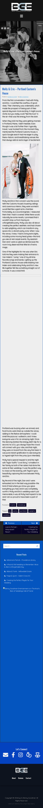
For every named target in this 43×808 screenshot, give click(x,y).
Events (12, 505)
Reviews (20, 778)
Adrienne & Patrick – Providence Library (21, 560)
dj (10, 511)
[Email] (5, 755)
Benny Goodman (24, 96)
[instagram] (20, 755)
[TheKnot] (28, 755)
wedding (6, 515)
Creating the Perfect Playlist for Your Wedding (18, 581)
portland (23, 511)
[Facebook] (13, 755)
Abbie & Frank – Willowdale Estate (19, 571)
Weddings (21, 505)
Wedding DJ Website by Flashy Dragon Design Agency (21, 803)
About (14, 778)
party (15, 511)
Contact (28, 778)
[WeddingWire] (37, 755)
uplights (32, 511)
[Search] (37, 546)
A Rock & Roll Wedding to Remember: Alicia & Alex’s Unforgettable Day (21, 566)
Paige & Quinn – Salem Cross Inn (18, 576)
